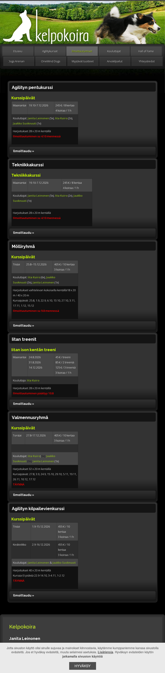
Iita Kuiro (61, 118)
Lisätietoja (105, 652)
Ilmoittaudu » (23, 151)
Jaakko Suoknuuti (25, 123)
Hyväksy (83, 665)
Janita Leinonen (38, 118)
